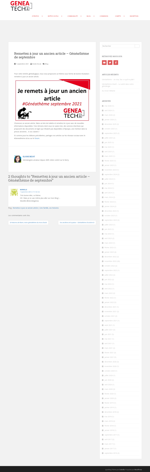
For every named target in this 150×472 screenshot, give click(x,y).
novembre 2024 (110, 170)
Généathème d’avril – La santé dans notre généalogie (118, 85)
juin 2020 (108, 380)
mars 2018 (109, 421)
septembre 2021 (111, 320)
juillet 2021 (109, 330)
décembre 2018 (110, 412)
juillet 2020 (109, 375)
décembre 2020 (110, 362)
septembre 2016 (111, 453)
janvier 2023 (109, 252)
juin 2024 (108, 183)
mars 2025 (109, 156)
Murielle (23, 190)
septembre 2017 (111, 435)
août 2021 (108, 325)
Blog (89, 16)
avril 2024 (108, 193)
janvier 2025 (109, 165)
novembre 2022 (110, 261)
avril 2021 (108, 343)
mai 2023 (108, 234)
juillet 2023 (109, 225)
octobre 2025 (110, 129)
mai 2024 (108, 188)
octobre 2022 (110, 266)
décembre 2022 (110, 257)
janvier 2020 (109, 398)
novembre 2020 (110, 366)
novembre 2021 (110, 311)
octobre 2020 (110, 371)
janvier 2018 (109, 430)
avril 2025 (108, 151)
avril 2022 (108, 288)
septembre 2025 (111, 133)
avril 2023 (108, 238)
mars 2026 (109, 115)
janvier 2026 (109, 119)
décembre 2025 (110, 124)
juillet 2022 (109, 275)
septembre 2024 (111, 174)
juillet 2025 (109, 138)
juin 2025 (108, 142)
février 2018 (109, 426)
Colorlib (122, 470)
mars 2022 (109, 293)
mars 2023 (109, 243)
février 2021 (109, 352)
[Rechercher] (137, 46)
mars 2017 (109, 444)
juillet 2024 (109, 179)
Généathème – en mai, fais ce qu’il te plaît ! (118, 79)
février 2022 (109, 298)
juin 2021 (108, 334)
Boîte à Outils (53, 16)
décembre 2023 (110, 211)
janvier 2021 (109, 357)
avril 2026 (108, 110)
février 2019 (109, 403)
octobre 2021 (110, 316)
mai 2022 (108, 284)
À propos (35, 16)
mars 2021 (109, 348)
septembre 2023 (111, 220)
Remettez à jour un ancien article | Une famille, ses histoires (36, 208)
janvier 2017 (109, 448)
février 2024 (109, 202)
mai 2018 (108, 416)
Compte (118, 16)
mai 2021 (108, 339)
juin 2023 (108, 229)
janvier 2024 (109, 206)
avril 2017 (108, 439)
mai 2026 (108, 106)
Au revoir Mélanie (108, 91)
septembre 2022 (111, 270)
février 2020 (109, 394)
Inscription (134, 16)
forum (37, 138)
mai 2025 (108, 147)
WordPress (138, 470)
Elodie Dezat (36, 64)
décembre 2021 (110, 307)
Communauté (73, 16)
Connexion (104, 16)
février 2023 (109, 247)
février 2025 (109, 161)
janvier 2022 (109, 302)
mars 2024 (109, 197)
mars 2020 (109, 389)
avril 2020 (108, 384)
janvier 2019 (109, 407)
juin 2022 (108, 279)
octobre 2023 (110, 215)
